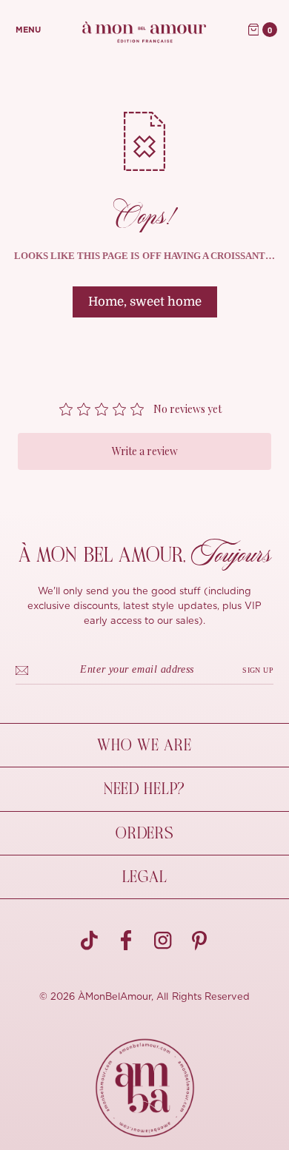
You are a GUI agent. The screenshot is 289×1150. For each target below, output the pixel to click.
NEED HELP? (144, 789)
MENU (28, 30)
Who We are (144, 745)
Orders (144, 833)
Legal (144, 877)
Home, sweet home (145, 302)
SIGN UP (257, 670)
